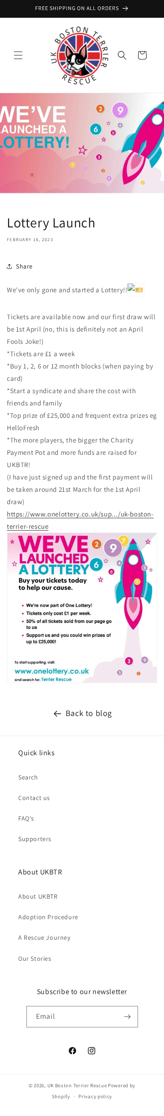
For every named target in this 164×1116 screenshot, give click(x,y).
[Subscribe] (128, 1016)
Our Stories (34, 958)
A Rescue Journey (44, 937)
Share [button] (24, 266)
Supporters (34, 839)
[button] (18, 55)
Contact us (34, 798)
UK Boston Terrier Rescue (77, 1085)
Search (28, 777)
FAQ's (26, 818)
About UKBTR (38, 896)
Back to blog (89, 713)
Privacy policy (95, 1096)
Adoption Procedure (48, 917)
